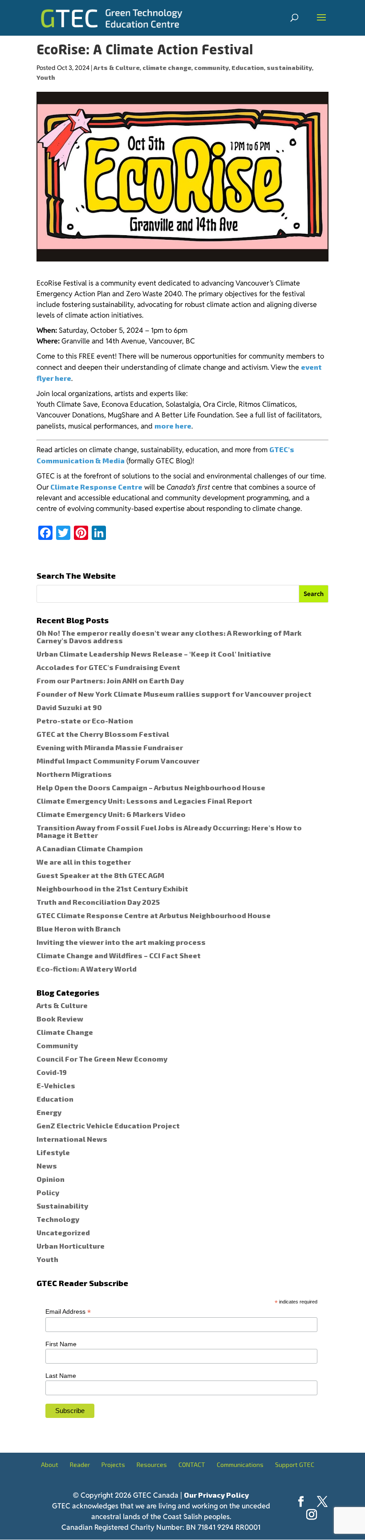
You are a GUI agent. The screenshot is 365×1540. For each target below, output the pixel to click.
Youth (45, 77)
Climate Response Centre (95, 486)
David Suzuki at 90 (69, 707)
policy (47, 1192)
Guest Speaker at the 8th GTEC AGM (100, 875)
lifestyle (53, 1152)
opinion (50, 1179)
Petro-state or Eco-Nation (84, 720)
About (49, 1464)
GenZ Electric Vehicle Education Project (108, 1125)
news (46, 1165)
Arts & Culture (116, 67)
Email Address (68, 1311)
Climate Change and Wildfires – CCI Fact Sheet (118, 955)
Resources (152, 1464)
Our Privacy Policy (216, 1495)
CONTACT (191, 1464)
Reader (80, 1464)
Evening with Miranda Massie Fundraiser (109, 747)
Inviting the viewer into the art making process (121, 942)
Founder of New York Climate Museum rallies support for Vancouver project (174, 694)
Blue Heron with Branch (78, 928)
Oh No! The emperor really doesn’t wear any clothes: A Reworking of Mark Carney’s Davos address (169, 637)
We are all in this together (83, 862)
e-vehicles (55, 1085)
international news (71, 1139)
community (211, 67)
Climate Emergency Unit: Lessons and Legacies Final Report (144, 801)
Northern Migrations (74, 774)
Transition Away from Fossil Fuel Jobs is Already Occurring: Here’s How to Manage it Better (169, 831)
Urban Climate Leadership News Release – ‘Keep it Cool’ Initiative (153, 653)
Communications (240, 1464)
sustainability (289, 67)
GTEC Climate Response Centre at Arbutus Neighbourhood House (153, 915)
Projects (113, 1464)
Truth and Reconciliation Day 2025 (98, 902)
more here (172, 425)
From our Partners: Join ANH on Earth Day (110, 680)
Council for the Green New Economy (101, 1058)
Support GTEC (294, 1464)
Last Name (60, 1375)
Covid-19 (51, 1072)
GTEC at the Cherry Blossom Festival (102, 734)
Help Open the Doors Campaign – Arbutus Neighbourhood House (150, 787)
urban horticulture (70, 1246)
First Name (61, 1344)
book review (59, 1018)
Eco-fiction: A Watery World (86, 968)
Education (247, 67)
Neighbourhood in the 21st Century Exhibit (112, 888)
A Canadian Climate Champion (89, 848)
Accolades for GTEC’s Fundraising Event (108, 667)
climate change (166, 67)
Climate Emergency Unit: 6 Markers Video (111, 814)
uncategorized (63, 1232)
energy (48, 1112)
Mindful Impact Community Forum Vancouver (117, 760)
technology (57, 1219)
